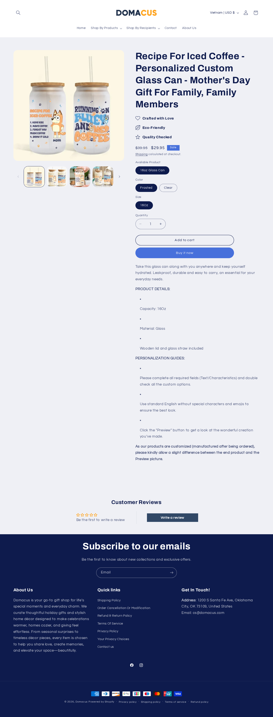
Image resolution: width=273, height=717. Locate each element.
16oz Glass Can (152, 170)
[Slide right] (119, 176)
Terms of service (175, 702)
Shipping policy (150, 702)
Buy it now (185, 253)
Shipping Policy (109, 600)
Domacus (82, 702)
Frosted (146, 187)
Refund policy (200, 702)
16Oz (144, 205)
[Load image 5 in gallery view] (103, 176)
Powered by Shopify (101, 702)
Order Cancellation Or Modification (123, 608)
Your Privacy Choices (113, 639)
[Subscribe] (172, 572)
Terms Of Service (110, 623)
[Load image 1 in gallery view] (34, 176)
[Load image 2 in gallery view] (57, 176)
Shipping (141, 154)
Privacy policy (128, 702)
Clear (168, 187)
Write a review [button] (172, 517)
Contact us (105, 646)
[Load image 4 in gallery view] (80, 176)
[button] (18, 13)
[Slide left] (18, 176)
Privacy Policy (107, 631)
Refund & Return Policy (114, 615)
